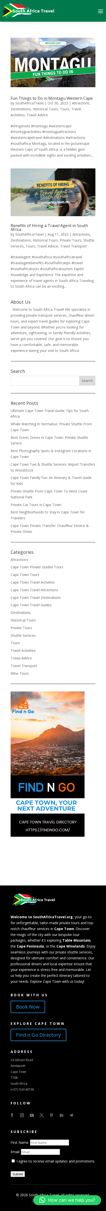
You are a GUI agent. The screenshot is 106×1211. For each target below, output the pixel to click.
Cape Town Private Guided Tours (37, 567)
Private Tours (70, 240)
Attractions (80, 103)
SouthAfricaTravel (29, 103)
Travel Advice (37, 115)
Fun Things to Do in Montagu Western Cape (52, 98)
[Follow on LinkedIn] (61, 1115)
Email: (16, 1151)
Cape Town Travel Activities (33, 582)
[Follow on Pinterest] (51, 1115)
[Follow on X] (42, 1115)
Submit (18, 1174)
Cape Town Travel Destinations (36, 597)
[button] (67, 1200)
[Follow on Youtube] (32, 1115)
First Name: (20, 1142)
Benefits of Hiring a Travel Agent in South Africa (49, 227)
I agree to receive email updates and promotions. (55, 1161)
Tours (64, 109)
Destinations (21, 109)
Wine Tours (20, 673)
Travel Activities (23, 650)
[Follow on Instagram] (22, 1115)
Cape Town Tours (25, 574)
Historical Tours (45, 109)
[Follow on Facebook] (12, 1115)
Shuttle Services (23, 635)
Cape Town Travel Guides (31, 605)
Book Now (28, 1006)
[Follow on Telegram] (71, 1115)
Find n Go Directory (38, 1034)
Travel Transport (73, 246)
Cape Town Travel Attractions (34, 590)
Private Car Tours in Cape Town (36, 504)
